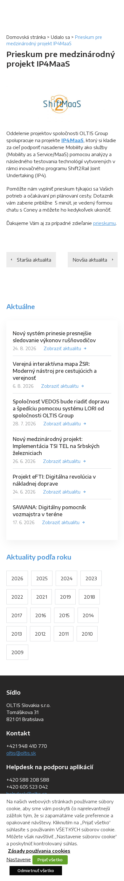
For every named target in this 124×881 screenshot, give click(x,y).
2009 (17, 652)
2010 (87, 634)
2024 (66, 578)
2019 (65, 597)
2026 (17, 578)
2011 (64, 634)
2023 (91, 578)
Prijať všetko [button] (50, 859)
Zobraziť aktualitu (62, 348)
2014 (88, 615)
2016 (40, 615)
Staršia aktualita (34, 260)
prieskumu (104, 223)
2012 (40, 634)
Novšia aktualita (89, 260)
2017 (16, 615)
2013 (16, 634)
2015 (64, 615)
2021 (41, 597)
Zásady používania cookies (39, 851)
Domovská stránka (26, 37)
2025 (42, 578)
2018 (89, 597)
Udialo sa (60, 37)
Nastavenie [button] (18, 859)
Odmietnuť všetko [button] (35, 870)
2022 (17, 597)
